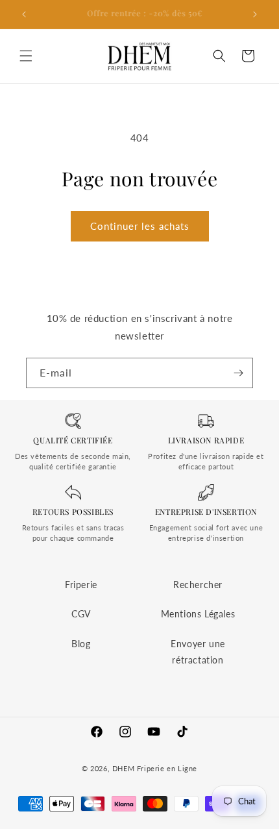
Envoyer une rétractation (198, 651)
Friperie (81, 584)
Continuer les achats (139, 226)
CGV (81, 613)
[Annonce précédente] (24, 14)
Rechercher (198, 584)
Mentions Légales (198, 613)
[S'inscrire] (238, 373)
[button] (26, 56)
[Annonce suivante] (255, 14)
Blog (80, 643)
